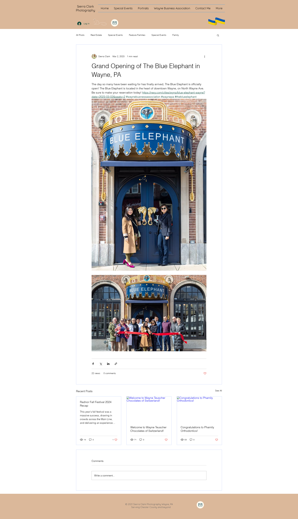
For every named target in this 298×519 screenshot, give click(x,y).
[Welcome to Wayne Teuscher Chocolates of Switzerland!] (149, 409)
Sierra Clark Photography (85, 8)
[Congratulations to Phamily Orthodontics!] (199, 409)
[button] (218, 35)
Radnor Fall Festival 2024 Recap (95, 403)
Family (175, 35)
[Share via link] (115, 363)
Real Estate (96, 35)
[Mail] (114, 22)
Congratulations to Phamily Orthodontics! (197, 429)
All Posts (80, 35)
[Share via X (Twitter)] (100, 363)
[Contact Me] (200, 504)
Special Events (115, 35)
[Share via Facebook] (93, 363)
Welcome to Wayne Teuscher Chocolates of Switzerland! (148, 429)
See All (218, 390)
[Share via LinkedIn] (108, 363)
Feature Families (137, 35)
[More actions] (204, 56)
